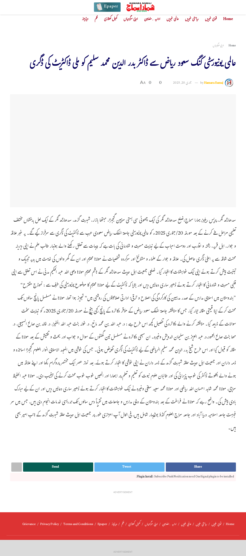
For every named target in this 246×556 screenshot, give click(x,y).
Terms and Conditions (78, 524)
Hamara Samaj (213, 83)
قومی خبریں (211, 19)
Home (228, 19)
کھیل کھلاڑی (110, 19)
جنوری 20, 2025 (182, 83)
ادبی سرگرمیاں (130, 19)
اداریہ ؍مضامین (152, 19)
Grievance (29, 524)
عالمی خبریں (172, 19)
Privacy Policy (49, 524)
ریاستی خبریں (192, 19)
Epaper (102, 524)
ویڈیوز (85, 19)
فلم (96, 19)
